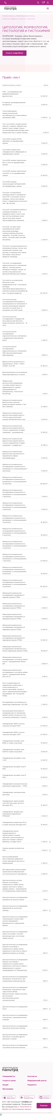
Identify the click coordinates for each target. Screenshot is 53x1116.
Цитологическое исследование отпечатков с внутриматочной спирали (14, 1017)
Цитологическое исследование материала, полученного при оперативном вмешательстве (14, 979)
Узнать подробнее (14, 53)
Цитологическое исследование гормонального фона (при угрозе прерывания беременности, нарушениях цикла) (14, 921)
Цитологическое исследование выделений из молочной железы (14, 908)
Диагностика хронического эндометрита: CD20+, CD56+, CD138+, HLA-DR (13, 364)
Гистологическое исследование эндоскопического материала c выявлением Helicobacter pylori (14, 336)
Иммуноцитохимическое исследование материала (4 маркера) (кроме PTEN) (13, 627)
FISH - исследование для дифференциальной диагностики (12, 94)
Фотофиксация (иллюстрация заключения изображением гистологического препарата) (14, 872)
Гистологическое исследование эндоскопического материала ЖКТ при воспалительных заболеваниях (14, 351)
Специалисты (8, 1076)
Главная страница (8, 16)
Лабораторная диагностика (25, 16)
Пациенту (31, 1085)
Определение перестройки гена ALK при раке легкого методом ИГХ (13, 803)
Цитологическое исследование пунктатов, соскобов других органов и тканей (14, 1037)
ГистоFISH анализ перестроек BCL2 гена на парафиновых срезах (14, 162)
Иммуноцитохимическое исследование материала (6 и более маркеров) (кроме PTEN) (14, 649)
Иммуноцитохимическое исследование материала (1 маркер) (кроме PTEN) (13, 595)
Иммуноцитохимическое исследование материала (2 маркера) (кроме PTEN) (13, 606)
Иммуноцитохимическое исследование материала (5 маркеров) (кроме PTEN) (13, 638)
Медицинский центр (36, 1080)
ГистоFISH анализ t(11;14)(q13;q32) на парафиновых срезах (12, 141)
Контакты (32, 1076)
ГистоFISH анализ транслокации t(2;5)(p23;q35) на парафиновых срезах (14, 184)
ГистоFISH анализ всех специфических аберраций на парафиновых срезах (14, 152)
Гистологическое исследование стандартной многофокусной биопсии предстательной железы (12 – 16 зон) (14, 321)
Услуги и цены (9, 1080)
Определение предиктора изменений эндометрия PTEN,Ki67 (12, 814)
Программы (7, 1089)
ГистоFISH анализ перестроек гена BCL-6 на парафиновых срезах (14, 173)
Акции (5, 1085)
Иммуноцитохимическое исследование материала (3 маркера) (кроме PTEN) (13, 616)
